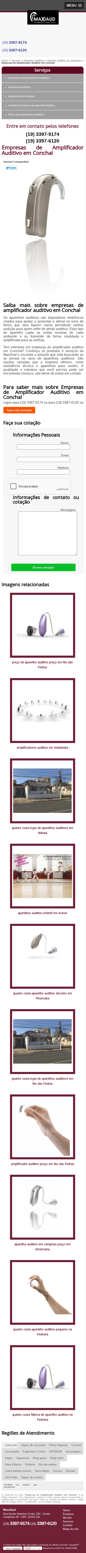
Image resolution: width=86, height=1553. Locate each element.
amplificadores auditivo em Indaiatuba (42, 747)
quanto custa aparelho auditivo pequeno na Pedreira (42, 1331)
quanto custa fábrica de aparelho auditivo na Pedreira (42, 1417)
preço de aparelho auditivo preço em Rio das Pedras (42, 664)
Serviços (42, 70)
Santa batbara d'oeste (18, 1470)
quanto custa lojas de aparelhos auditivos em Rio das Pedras (42, 1081)
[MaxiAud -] (43, 18)
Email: (65, 455)
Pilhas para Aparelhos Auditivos (26, 114)
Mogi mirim (57, 1458)
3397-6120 (18, 50)
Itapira (9, 1458)
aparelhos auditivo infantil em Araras (42, 913)
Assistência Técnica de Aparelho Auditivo (31, 105)
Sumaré (70, 1470)
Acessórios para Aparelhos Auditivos (29, 78)
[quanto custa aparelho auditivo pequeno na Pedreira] (42, 1292)
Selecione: (11, 1445)
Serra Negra (42, 1470)
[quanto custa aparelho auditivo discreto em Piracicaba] (42, 956)
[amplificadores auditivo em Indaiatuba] (42, 710)
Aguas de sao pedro (33, 1445)
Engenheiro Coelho (34, 1451)
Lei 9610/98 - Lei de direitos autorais (42, 1502)
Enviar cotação (43, 567)
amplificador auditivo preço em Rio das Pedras (42, 1164)
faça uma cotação (19, 410)
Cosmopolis (12, 1451)
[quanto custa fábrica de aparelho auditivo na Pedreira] (42, 1377)
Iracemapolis (73, 1451)
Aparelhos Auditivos (19, 87)
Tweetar (11, 168)
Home (66, 1510)
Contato (67, 1525)
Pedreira (30, 1464)
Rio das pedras (48, 1464)
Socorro (57, 1470)
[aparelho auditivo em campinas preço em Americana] (42, 1207)
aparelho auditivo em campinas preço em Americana (42, 1246)
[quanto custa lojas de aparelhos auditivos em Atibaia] (42, 790)
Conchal (76, 1445)
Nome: (65, 442)
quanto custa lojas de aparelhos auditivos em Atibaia (42, 830)
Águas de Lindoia (31, 1477)
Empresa (68, 1514)
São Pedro (11, 1477)
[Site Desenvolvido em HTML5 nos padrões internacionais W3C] (32, 1548)
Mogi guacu (40, 1458)
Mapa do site (70, 1529)
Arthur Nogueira (58, 1445)
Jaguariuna (22, 1458)
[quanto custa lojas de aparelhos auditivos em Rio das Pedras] (42, 1041)
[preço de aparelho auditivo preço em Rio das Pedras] (42, 625)
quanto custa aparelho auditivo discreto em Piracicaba (42, 995)
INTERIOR (55, 1451)
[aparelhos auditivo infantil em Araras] (42, 876)
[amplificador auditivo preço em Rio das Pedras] (42, 1126)
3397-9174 (18, 42)
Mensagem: (69, 509)
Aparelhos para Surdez (21, 96)
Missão (67, 1517)
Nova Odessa (13, 1464)
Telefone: (63, 467)
